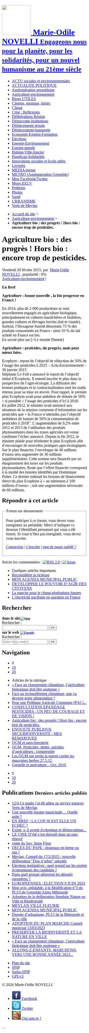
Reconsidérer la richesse (30, 575)
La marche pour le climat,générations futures (46, 593)
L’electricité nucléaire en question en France (46, 597)
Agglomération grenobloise (33, 90)
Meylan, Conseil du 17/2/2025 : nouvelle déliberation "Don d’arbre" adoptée (44, 858)
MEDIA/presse (24, 170)
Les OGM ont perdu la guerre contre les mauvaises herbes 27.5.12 (43, 758)
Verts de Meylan (24, 205)
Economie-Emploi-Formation (35, 134)
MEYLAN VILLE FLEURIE (35, 905)
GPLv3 (17, 976)
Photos (17, 192)
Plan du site (21, 963)
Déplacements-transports (31, 130)
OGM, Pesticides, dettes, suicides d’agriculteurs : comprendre (38, 749)
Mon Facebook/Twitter (30, 179)
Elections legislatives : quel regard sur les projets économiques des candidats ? (49, 867)
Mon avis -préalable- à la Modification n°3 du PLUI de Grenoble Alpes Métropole (47, 890)
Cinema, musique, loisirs (31, 103)
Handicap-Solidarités (28, 157)
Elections (19, 139)
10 (14, 667)
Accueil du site (23, 214)
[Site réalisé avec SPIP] (4, 1027)
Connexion (14, 547)
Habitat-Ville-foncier (28, 152)
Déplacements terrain (28, 125)
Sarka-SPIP (21, 972)
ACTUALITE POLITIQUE (34, 85)
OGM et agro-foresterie (30, 743)
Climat (17, 108)
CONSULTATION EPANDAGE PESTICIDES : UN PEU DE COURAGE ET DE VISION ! (48, 711)
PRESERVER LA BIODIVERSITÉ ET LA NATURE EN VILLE (47, 934)
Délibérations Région (28, 116)
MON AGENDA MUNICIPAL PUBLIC (44, 579)
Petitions (18, 188)
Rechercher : (12, 623)
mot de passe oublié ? (59, 547)
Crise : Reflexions (26, 112)
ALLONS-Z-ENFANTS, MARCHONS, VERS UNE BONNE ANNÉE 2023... (44, 952)
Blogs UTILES (24, 99)
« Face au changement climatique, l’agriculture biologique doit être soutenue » (48, 687)
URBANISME (24, 201)
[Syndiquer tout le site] (2, 1027)
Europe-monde (23, 148)
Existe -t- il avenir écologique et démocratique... (49, 830)
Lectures (18, 165)
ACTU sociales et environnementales (41, 81)
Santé (16, 197)
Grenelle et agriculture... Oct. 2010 (39, 765)
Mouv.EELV (22, 183)
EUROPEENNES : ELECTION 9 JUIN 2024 (48, 883)
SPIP (16, 967)
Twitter (27, 1008)
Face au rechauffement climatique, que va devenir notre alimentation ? (44, 696)
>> (53, 627)
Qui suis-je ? (31, 1018)
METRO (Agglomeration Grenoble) (40, 174)
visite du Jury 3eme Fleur (31, 843)
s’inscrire (33, 547)
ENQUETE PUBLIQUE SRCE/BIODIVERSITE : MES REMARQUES (37, 733)
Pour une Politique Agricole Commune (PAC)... (49, 702)
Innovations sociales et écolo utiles (39, 161)
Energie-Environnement (30, 143)
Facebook (29, 998)
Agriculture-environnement (33, 94)
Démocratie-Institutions (30, 121)
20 (14, 672)
